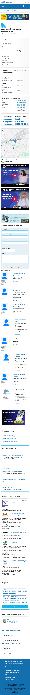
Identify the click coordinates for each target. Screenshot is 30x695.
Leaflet (20, 157)
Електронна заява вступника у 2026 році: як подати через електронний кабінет (15, 592)
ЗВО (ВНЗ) (6, 10)
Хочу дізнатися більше (20, 338)
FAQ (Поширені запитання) (12, 670)
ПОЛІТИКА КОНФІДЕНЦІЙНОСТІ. (16, 686)
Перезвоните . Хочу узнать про (19, 274)
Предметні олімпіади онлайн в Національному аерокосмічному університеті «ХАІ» (13, 480)
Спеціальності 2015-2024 (14, 121)
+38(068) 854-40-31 (20, 105)
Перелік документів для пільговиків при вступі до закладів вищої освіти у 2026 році (14, 599)
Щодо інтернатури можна (20, 320)
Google (27, 157)
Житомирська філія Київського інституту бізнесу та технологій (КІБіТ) (18, 532)
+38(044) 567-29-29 (20, 104)
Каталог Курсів (9, 665)
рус (28, 2)
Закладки (24, 6)
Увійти (27, 6)
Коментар (4, 253)
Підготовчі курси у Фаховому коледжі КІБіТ (13, 471)
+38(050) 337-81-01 (20, 107)
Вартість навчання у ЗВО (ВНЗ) (14, 661)
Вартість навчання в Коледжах (14, 663)
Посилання (2, 284)
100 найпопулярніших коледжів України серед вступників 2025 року (12, 621)
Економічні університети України (10, 436)
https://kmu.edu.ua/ (21, 100)
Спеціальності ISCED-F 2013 (15, 124)
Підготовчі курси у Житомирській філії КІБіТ (13, 455)
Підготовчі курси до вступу (9, 463)
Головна (1, 10)
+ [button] (2, 130)
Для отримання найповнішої (19, 390)
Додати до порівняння (19, 33)
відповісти (15, 281)
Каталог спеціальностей (11, 630)
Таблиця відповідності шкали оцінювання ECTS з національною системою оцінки (14, 595)
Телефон (4, 240)
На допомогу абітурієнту (11, 643)
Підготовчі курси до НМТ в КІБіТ (10, 487)
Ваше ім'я (4, 229)
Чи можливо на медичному (17, 289)
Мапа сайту (8, 667)
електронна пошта (6, 234)
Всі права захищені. (9, 688)
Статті (6, 674)
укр (25, 2)
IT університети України (8, 435)
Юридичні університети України (9, 441)
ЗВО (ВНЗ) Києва (15, 10)
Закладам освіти (9, 679)
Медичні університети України (9, 438)
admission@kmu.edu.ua (21, 102)
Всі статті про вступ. (15, 607)
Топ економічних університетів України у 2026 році (15, 602)
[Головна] (9, 2)
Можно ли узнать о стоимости (19, 305)
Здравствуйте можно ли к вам (19, 375)
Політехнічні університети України (10, 439)
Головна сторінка (6, 248)
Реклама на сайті (10, 677)
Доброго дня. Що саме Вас (20, 355)
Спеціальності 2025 (11, 119)
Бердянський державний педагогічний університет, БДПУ (19, 514)
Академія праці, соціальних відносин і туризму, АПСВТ (19, 560)
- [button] (2, 133)
